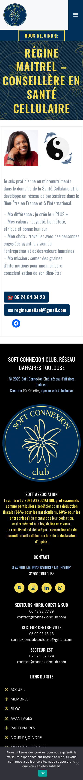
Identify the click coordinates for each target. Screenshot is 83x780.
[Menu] (76, 15)
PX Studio (31, 390)
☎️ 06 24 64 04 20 (26, 297)
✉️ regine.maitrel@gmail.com (36, 309)
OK (43, 773)
